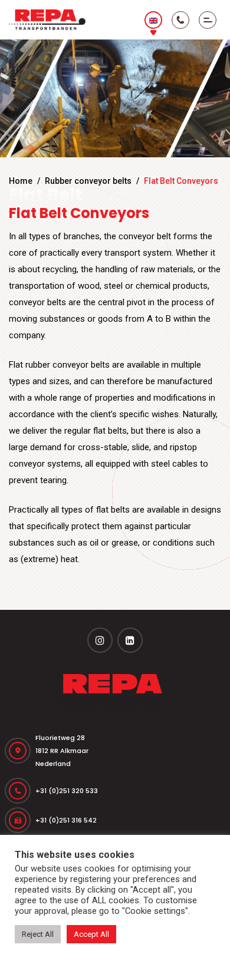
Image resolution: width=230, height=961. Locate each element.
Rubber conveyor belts (88, 181)
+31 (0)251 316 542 (66, 820)
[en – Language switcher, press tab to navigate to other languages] (153, 20)
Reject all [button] (38, 934)
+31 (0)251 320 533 (66, 790)
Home (20, 181)
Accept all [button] (91, 934)
